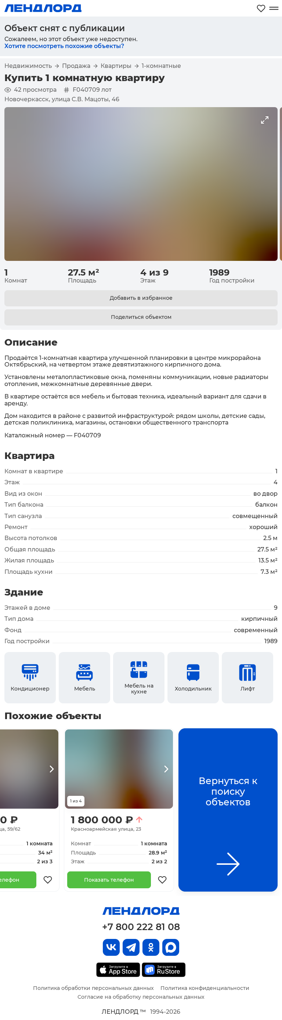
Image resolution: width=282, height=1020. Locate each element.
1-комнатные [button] (161, 66)
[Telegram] (131, 947)
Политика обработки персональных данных (93, 988)
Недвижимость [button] (28, 66)
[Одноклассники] (150, 947)
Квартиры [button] (116, 66)
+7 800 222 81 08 (141, 926)
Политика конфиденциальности (204, 988)
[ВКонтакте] (111, 947)
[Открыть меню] (273, 8)
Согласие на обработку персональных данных (141, 997)
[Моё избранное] (261, 8)
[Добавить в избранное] (47, 879)
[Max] (170, 947)
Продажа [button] (76, 66)
